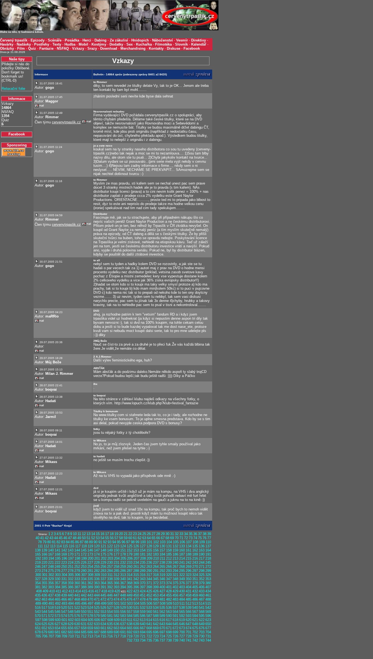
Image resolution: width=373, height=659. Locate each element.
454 (162, 595)
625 (44, 624)
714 (97, 636)
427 (162, 591)
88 (86, 542)
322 (182, 575)
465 (57, 599)
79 (44, 542)
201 (97, 558)
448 (123, 595)
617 (169, 620)
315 (136, 575)
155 (149, 550)
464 (51, 599)
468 (77, 599)
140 (51, 550)
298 (202, 571)
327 (38, 579)
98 (133, 542)
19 (116, 534)
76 (204, 538)
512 (188, 603)
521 (70, 607)
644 (169, 624)
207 (136, 558)
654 (57, 628)
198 (77, 558)
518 (51, 607)
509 (169, 603)
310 (103, 575)
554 (110, 612)
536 (169, 607)
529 (123, 607)
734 (143, 640)
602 (71, 620)
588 (156, 616)
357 (57, 583)
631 (84, 624)
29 (163, 534)
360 (77, 583)
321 (175, 575)
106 (182, 542)
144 (77, 550)
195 (58, 558)
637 (123, 624)
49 (79, 538)
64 (149, 538)
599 (51, 620)
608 (110, 620)
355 (44, 583)
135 (195, 546)
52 (93, 538)
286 (123, 571)
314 (129, 575)
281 (90, 571)
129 (156, 546)
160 (182, 550)
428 (169, 591)
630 (77, 624)
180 (136, 554)
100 (143, 542)
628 (64, 624)
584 (129, 616)
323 (188, 575)
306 (77, 575)
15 (98, 534)
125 (129, 546)
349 (182, 579)
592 (182, 616)
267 (175, 567)
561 (156, 612)
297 (195, 571)
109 (202, 542)
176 (110, 554)
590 (169, 616)
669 (156, 628)
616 (162, 620)
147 (97, 550)
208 (143, 558)
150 (116, 550)
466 (64, 599)
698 (169, 632)
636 (116, 624)
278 (70, 571)
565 (182, 612)
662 (110, 628)
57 (116, 538)
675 (195, 628)
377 (188, 583)
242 (188, 562)
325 (202, 575)
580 (103, 616)
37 (200, 534)
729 (195, 636)
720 (136, 636)
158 (169, 550)
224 (70, 562)
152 (129, 550)
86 (77, 542)
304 (64, 575)
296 (188, 571)
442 (84, 595)
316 (143, 575)
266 (169, 567)
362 (90, 583)
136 (202, 546)
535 (162, 607)
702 (195, 632)
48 (74, 538)
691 (123, 632)
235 (143, 562)
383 (51, 587)
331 (64, 579)
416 (91, 591)
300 (38, 575)
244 (202, 562)
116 (71, 546)
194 (51, 558)
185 (169, 554)
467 (70, 599)
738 (169, 640)
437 (51, 595)
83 (63, 542)
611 (129, 620)
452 (149, 595)
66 (158, 538)
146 (90, 550)
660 (97, 628)
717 (116, 636)
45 (61, 538)
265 (162, 567)
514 (202, 603)
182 (149, 554)
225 (77, 562)
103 (162, 542)
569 (208, 612)
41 (42, 538)
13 (88, 534)
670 (162, 628)
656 (70, 628)
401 (169, 587)
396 (136, 587)
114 (59, 546)
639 (136, 624)
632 (90, 624)
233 (129, 562)
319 (162, 575)
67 (163, 538)
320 (169, 575)
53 (98, 538)
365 (110, 583)
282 (97, 571)
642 (156, 624)
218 (208, 558)
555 (116, 612)
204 (117, 558)
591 (175, 616)
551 (90, 612)
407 (208, 587)
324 (195, 575)
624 (38, 624)
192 (38, 558)
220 (44, 562)
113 (52, 546)
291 (156, 571)
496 (84, 603)
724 (162, 636)
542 (208, 607)
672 (175, 628)
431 (188, 591)
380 (208, 583)
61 (135, 538)
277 (64, 571)
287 (129, 571)
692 (129, 632)
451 (143, 595)
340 (123, 579)
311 (110, 575)
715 (103, 636)
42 (47, 538)
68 (167, 538)
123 (116, 546)
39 (209, 534)
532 (143, 607)
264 (156, 567)
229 (103, 562)
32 (177, 534)
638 (129, 624)
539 (188, 607)
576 (77, 616)
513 (195, 603)
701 (188, 632)
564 (175, 612)
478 (143, 599)
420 (117, 591)
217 (202, 558)
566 (188, 612)
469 (84, 599)
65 (153, 538)
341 (129, 579)
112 (46, 546)
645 (175, 624)
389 (90, 587)
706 (45, 636)
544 (44, 612)
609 (117, 620)
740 (182, 640)
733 (136, 640)
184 (162, 554)
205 (123, 558)
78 (40, 542)
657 (77, 628)
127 (143, 546)
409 (45, 591)
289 (143, 571)
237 (156, 562)
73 (191, 538)
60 (130, 538)
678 (38, 632)
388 (84, 587)
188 (188, 554)
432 (195, 591)
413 (71, 591)
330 (57, 579)
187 (182, 554)
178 (123, 554)
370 (143, 583)
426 (156, 591)
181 (143, 554)
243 (195, 562)
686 (90, 632)
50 (84, 538)
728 (188, 636)
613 (143, 620)
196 (64, 558)
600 (58, 620)
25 (144, 534)
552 (97, 612)
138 (38, 550)
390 (97, 587)
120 (97, 546)
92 (105, 542)
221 (51, 562)
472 (103, 599)
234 (136, 562)
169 (64, 554)
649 (202, 624)
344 (149, 579)
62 (139, 538)
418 (104, 591)
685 (84, 632)
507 (156, 603)
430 (182, 591)
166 (44, 554)
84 (68, 542)
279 (77, 571)
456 (175, 595)
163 (202, 550)
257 (110, 567)
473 (110, 599)
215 (188, 558)
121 (103, 546)
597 (38, 620)
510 (176, 603)
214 (182, 558)
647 (188, 624)
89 (91, 542)
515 (208, 603)
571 (44, 616)
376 (182, 583)
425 (149, 591)
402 (175, 587)
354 (38, 583)
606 (97, 620)
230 (110, 562)
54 (102, 538)
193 (45, 558)
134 (188, 546)
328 (44, 579)
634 (103, 624)
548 (70, 612)
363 (97, 583)
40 (37, 538)
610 (123, 620)
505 (143, 603)
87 (82, 542)
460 (202, 595)
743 (202, 640)
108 (195, 542)
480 (156, 599)
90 (95, 542)
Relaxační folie (13, 89)
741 (188, 640)
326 (208, 575)
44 (56, 538)
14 (93, 534)
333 (77, 579)
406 (202, 587)
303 (58, 575)
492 (58, 603)
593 (188, 616)
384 (57, 587)
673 (182, 628)
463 (44, 599)
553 (103, 612)
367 (123, 583)
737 (162, 640)
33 (181, 534)
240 (175, 562)
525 (97, 607)
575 (70, 616)
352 (202, 579)
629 (70, 624)
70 (177, 538)
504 (136, 603)
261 (136, 567)
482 (169, 599)
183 (156, 554)
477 (136, 599)
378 (195, 583)
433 (202, 591)
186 (175, 554)
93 (109, 542)
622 (202, 620)
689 (110, 632)
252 (77, 567)
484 (182, 599)
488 (208, 599)
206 (130, 558)
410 (52, 591)
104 (169, 542)
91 (100, 542)
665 (129, 628)
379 (202, 583)
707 (51, 636)
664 (123, 628)
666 (136, 628)
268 (182, 567)
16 (102, 534)
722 (149, 636)
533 (149, 607)
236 (149, 562)
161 (188, 550)
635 (110, 624)
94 (114, 542)
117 (78, 546)
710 (71, 636)
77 (209, 538)
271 (202, 567)
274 (44, 571)
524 (90, 607)
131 (169, 546)
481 (162, 599)
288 (136, 571)
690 (116, 632)
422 (129, 591)
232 (123, 562)
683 (70, 632)
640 (143, 624)
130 (162, 546)
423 (136, 591)
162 (195, 550)
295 (182, 571)
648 (195, 624)
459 (195, 595)
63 (144, 538)
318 (156, 575)
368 (129, 583)
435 (38, 595)
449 (129, 595)
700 (182, 632)
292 (162, 571)
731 (208, 636)
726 (175, 636)
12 (84, 534)
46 (65, 538)
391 (103, 587)
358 (64, 583)
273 (38, 571)
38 (204, 534)
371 (149, 583)
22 (130, 534)
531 (136, 607)
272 (208, 567)
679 (44, 632)
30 (167, 534)
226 (84, 562)
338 (110, 579)
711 (77, 636)
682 (64, 632)
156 (156, 550)
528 (116, 607)
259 (123, 567)
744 (208, 640)
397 (143, 587)
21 (126, 534)
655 (64, 628)
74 (195, 538)
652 (44, 628)
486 (195, 599)
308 (90, 575)
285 (116, 571)
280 (84, 571)
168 (57, 554)
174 (97, 554)
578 (90, 616)
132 (175, 546)
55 (107, 538)
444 (97, 595)
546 (57, 612)
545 (51, 612)
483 (175, 599)
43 (51, 538)
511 (182, 603)
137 (208, 546)
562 (162, 612)
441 (77, 595)
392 (110, 587)
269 (188, 567)
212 (169, 558)
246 (38, 567)
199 (84, 558)
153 (136, 550)
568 (202, 612)
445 (103, 595)
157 (162, 550)
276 (57, 571)
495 (77, 603)
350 (188, 579)
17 (107, 534)
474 (116, 599)
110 (208, 542)
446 (110, 595)
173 (90, 554)
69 (172, 538)
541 (202, 607)
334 (84, 579)
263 (149, 567)
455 (169, 595)
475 (123, 599)
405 (195, 587)
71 (181, 538)
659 (90, 628)
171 (77, 554)
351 (195, 579)
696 (156, 632)
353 (208, 579)
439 (64, 595)
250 (64, 567)
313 (123, 575)
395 (129, 587)
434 (208, 591)
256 (103, 567)
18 (112, 534)
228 (97, 562)
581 (110, 616)
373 (162, 583)
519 (57, 607)
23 (135, 534)
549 (77, 612)
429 (175, 591)
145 (84, 550)
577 (84, 616)
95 (119, 542)
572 (51, 616)
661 (103, 628)
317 (149, 575)
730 (202, 636)
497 (90, 603)
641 (149, 624)
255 (97, 567)
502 (123, 603)
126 (136, 546)
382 (44, 587)
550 (84, 612)
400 (162, 587)
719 (129, 636)
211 (162, 558)
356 (51, 583)
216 (195, 558)
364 (103, 583)
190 (202, 554)
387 (77, 587)
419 (111, 591)
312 (116, 575)
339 (116, 579)
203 (110, 558)
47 (70, 538)
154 (143, 550)
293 (169, 571)
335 (90, 579)
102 (156, 542)
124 (123, 546)
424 (143, 591)
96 (123, 542)
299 (208, 571)
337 (103, 579)
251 (70, 567)
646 (182, 624)
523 (84, 607)
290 (149, 571)
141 (57, 550)
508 (162, 603)
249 (57, 567)
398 (149, 587)
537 (175, 607)
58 (121, 538)
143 (70, 550)
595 (202, 616)
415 (84, 591)
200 (90, 558)
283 (103, 571)
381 (38, 587)
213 (175, 558)
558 (136, 612)
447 (116, 595)
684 (77, 632)
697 (162, 632)
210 (156, 558)
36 (195, 534)
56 (112, 538)
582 (116, 616)
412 (65, 591)
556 (123, 612)
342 (136, 579)
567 (195, 612)
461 (208, 595)
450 (136, 595)
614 (149, 620)
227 (90, 562)
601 (64, 620)
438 (57, 595)
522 (77, 607)
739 (175, 640)
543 (38, 612)
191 (208, 554)
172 (84, 554)
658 (84, 628)
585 (136, 616)
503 (130, 603)
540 (195, 607)
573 (57, 616)
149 (110, 550)
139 (44, 550)
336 (97, 579)
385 (64, 587)
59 (126, 538)
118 (84, 546)
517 (44, 607)
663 (116, 628)
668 (149, 628)
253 (84, 567)
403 (182, 587)
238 (162, 562)
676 (202, 628)
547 (64, 612)
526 (103, 607)
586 (143, 616)
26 (149, 534)
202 (103, 558)
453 (156, 595)
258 (116, 567)
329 (51, 579)
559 (143, 612)
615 (156, 620)
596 (208, 616)
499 (103, 603)
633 (97, 624)
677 (208, 628)
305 (71, 575)
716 (110, 636)
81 (54, 542)
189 (195, 554)
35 (191, 534)
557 (129, 612)
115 (65, 546)
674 (188, 628)
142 (64, 550)
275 (51, 571)
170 (70, 554)
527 (110, 607)
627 (57, 624)
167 (51, 554)
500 (110, 603)
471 (97, 599)
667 (143, 628)
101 (149, 542)
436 (44, 595)
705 (38, 636)
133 (182, 546)
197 (71, 558)
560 (149, 612)
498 (97, 603)
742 (195, 640)
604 (84, 620)
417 (97, 591)
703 (202, 632)
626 (51, 624)
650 (208, 624)
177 (116, 554)
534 (156, 607)
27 (153, 534)
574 (64, 616)
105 (176, 542)
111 (40, 546)
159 (175, 550)
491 (51, 603)
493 (64, 603)
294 (175, 571)
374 (169, 583)
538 (182, 607)
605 (90, 620)
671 (169, 628)
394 (123, 587)
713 (90, 636)
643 (162, 624)
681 (57, 632)
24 (139, 534)
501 (117, 603)
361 (84, 583)
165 (38, 554)
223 (64, 562)
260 (129, 567)
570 (38, 616)
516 (38, 607)
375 (175, 583)
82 (58, 542)
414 (78, 591)
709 (64, 636)
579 (97, 616)
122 (110, 546)
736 (156, 640)
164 (208, 550)
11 (79, 534)
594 (195, 616)
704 (208, 632)
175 (103, 554)
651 (38, 628)
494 (71, 603)
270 (195, 567)
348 (175, 579)
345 (156, 579)
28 (158, 534)
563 (169, 612)
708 (58, 636)
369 (136, 583)
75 (200, 538)
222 (57, 562)
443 (90, 595)
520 (64, 607)
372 (156, 583)
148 (103, 550)
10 (75, 534)
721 (143, 636)
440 (70, 595)
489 (38, 603)
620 (188, 620)
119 (90, 546)
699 (175, 632)
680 (51, 632)
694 (143, 632)
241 (182, 562)
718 (123, 636)
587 (149, 616)
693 (136, 632)
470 (90, 599)
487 (202, 599)
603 (77, 620)
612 (136, 620)
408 (39, 591)
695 (149, 632)
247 (44, 567)
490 (45, 603)
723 (156, 636)
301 (45, 575)
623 (208, 620)
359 (70, 583)
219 (38, 562)
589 (162, 616)
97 (128, 542)
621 (195, 620)
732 (129, 640)
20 (121, 534)
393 (116, 587)
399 (156, 587)
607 (103, 620)
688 (103, 632)
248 (51, 567)
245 (208, 562)
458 (188, 595)
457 (182, 595)
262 (143, 567)
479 (149, 599)
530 (129, 607)
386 (70, 587)
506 (149, 603)
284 (110, 571)
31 (172, 534)
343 (143, 579)
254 (90, 567)
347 (169, 579)
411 (58, 591)
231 (116, 562)
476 (129, 599)
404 (188, 587)
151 (123, 550)
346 (162, 579)
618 (175, 620)
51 (88, 538)
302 (51, 575)
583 (123, 616)
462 (38, 599)
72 (186, 538)
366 (116, 583)
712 (84, 636)
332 (70, 579)
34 (186, 534)
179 (129, 554)
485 (188, 599)
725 (169, 636)
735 (149, 640)
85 (72, 542)
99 (137, 542)
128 (149, 546)
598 (45, 620)
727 (182, 636)
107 (189, 542)
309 (97, 575)
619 (182, 620)
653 (51, 628)
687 (97, 632)
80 (49, 542)
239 (169, 562)
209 (149, 558)
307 (84, 575)
